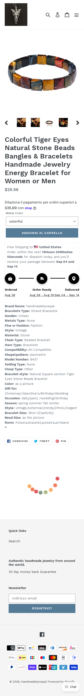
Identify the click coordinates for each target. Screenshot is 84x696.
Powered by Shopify (61, 681)
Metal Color (14, 213)
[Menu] (76, 14)
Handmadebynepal (34, 681)
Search (14, 541)
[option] (21, 122)
